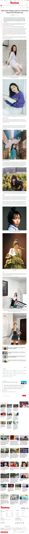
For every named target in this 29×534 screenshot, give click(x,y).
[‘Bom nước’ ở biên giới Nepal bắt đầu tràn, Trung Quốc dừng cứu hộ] (4, 485)
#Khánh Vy (7, 370)
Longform (23, 510)
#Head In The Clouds (10, 373)
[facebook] (26, 0)
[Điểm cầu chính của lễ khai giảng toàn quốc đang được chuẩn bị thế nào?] (9, 413)
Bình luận (1, 26)
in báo (24, 8)
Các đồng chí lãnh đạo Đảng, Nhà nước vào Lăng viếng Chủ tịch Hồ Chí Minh (5, 443)
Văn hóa (1, 515)
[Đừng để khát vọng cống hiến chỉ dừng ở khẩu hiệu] (3, 422)
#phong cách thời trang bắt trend (7, 376)
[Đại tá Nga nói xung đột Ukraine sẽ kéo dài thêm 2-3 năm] (18, 485)
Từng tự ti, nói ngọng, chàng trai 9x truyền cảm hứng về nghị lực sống (14, 386)
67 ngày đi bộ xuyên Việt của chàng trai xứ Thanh (10, 382)
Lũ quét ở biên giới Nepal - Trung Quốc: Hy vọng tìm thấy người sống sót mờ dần (11, 490)
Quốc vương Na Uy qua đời (23, 480)
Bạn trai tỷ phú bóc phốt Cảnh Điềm (23, 468)
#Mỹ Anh (24, 370)
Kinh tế (5, 5)
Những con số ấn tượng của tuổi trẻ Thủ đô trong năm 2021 (12, 388)
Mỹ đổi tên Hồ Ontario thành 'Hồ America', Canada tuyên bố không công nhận (25, 490)
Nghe (1, 20)
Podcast (18, 510)
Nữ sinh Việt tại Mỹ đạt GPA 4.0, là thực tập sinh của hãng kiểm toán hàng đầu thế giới (16, 356)
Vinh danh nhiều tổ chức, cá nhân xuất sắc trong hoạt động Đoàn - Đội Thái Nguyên (15, 418)
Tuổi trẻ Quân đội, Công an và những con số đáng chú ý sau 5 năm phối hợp (9, 427)
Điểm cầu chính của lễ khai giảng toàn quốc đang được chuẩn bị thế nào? (9, 418)
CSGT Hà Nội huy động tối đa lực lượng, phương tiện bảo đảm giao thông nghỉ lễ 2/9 (14, 456)
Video (1, 510)
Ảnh (11, 510)
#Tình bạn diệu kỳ (23, 373)
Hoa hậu (23, 515)
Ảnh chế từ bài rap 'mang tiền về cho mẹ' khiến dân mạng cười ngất (17, 360)
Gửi (24, 395)
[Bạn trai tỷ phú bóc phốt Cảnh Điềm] (24, 464)
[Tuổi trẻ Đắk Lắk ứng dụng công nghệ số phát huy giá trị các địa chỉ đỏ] (3, 405)
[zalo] (22, 523)
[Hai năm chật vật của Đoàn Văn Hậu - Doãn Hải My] (14, 464)
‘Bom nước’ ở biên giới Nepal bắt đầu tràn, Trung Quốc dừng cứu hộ (3, 489)
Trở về (1, 28)
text (22, 8)
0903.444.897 (3, 523)
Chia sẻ (1, 22)
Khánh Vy (3, 28)
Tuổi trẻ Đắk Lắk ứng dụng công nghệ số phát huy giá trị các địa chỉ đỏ (3, 410)
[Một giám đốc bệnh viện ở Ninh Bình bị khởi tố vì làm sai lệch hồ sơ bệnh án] (5, 450)
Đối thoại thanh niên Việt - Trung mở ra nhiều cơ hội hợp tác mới (15, 409)
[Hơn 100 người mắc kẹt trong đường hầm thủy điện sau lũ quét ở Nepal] (5, 475)
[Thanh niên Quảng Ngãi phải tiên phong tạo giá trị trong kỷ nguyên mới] (9, 405)
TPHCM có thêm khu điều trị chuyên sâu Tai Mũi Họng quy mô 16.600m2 (14, 502)
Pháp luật (20, 5)
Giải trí (2, 460)
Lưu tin (1, 24)
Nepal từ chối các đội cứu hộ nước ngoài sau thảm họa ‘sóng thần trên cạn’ (14, 481)
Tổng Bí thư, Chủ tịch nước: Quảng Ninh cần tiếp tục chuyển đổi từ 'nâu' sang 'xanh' (14, 443)
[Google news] (24, 523)
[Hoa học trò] (27, 508)
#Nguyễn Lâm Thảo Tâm (16, 370)
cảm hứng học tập (4, 30)
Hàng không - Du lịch (8, 516)
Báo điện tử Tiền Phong (14, 3)
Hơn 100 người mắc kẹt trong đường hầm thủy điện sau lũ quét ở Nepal (5, 481)
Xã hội (3, 5)
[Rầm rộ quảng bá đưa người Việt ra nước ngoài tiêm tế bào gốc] (24, 497)
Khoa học (18, 515)
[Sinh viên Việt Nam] (23, 508)
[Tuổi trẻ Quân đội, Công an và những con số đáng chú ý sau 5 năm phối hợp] (9, 422)
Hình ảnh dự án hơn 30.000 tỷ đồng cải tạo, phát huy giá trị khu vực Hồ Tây (24, 443)
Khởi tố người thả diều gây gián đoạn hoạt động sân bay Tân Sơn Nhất (23, 455)
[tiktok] (19, 523)
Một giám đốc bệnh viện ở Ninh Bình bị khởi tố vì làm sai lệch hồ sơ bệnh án (5, 455)
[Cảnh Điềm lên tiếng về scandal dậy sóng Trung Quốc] (5, 464)
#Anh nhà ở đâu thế (5, 375)
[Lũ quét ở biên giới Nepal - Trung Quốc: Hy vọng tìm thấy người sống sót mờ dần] (11, 485)
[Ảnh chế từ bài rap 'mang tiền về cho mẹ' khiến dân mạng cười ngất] (5, 360)
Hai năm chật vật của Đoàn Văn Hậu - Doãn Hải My (14, 468)
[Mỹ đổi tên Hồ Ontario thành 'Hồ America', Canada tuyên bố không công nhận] (25, 485)
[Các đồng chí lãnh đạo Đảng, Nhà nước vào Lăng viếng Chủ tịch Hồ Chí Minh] (5, 438)
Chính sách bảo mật (7, 526)
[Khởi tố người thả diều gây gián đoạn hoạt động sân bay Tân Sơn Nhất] (24, 450)
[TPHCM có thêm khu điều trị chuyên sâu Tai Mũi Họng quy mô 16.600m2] (14, 497)
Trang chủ (1, 5)
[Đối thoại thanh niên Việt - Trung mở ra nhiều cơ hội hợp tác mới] (15, 405)
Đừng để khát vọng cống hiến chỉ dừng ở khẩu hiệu (3, 426)
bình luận (25, 8)
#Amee (4, 370)
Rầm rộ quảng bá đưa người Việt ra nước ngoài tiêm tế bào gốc (24, 502)
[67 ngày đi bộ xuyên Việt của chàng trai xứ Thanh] (24, 382)
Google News (27, 8)
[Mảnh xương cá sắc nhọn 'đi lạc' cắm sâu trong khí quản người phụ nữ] (5, 497)
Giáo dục (12, 515)
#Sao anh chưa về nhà (13, 375)
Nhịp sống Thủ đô (18, 516)
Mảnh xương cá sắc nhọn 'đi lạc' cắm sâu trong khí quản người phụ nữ (5, 502)
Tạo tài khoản (8, 391)
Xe (27, 5)
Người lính (25, 5)
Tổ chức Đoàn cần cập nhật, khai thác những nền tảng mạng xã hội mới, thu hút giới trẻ (15, 427)
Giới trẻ (17, 5)
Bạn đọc (2, 516)
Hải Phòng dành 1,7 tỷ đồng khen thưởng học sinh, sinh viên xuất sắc (14, 385)
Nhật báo (7, 510)
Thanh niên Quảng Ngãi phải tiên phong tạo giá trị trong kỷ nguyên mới (9, 410)
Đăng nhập (3, 391)
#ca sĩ (21, 370)
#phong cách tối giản (17, 373)
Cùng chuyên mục (5, 403)
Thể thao (23, 5)
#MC (10, 370)
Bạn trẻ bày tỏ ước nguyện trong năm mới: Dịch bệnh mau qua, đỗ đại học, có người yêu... (16, 348)
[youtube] (18, 523)
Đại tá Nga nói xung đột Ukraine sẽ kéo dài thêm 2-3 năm (18, 489)
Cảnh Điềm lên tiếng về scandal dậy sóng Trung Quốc (5, 468)
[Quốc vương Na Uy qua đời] (24, 475)
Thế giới (15, 5)
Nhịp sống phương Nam (24, 516)
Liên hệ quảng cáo (18, 518)
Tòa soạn (2, 518)
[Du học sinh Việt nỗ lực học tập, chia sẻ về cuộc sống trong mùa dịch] (5, 352)
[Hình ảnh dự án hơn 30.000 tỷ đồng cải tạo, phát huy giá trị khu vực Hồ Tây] (24, 438)
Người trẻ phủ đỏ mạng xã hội (3, 416)
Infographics (2, 511)
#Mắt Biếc (4, 373)
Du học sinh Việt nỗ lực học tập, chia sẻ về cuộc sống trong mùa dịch (16, 352)
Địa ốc (10, 5)
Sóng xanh (8, 5)
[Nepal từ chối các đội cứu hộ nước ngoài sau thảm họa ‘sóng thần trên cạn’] (14, 475)
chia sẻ (20, 8)
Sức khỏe (13, 5)
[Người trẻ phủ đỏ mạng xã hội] (3, 413)
